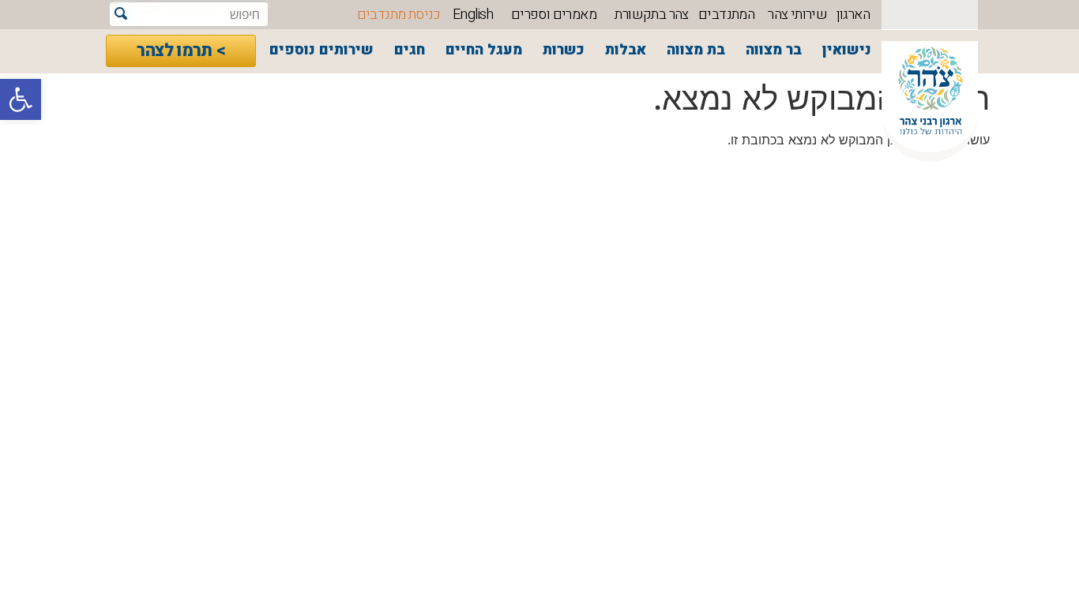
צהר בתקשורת (651, 14)
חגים (409, 50)
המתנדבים (726, 14)
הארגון (853, 14)
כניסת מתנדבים (399, 14)
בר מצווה (774, 50)
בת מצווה (696, 50)
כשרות (564, 50)
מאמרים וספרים (553, 14)
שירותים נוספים (321, 50)
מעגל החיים (484, 50)
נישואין (846, 50)
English (473, 14)
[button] (20, 99)
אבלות (625, 50)
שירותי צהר (797, 14)
